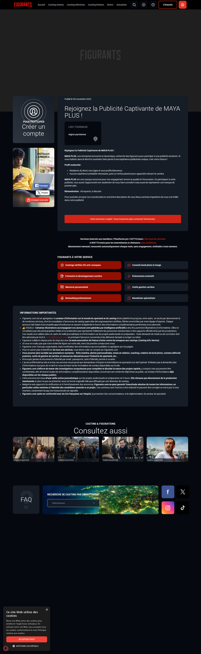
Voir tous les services (155, 239)
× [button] (47, 610)
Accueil (41, 4)
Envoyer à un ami (39, 200)
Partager (43, 185)
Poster (44, 192)
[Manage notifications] (5, 648)
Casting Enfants (96, 4)
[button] (26, 646)
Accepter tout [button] (27, 639)
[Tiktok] (182, 507)
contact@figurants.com (56, 337)
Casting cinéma (56, 4)
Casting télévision (76, 4)
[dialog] (26, 628)
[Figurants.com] (23, 4)
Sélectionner (58, 503)
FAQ (26, 499)
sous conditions (148, 242)
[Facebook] (168, 491)
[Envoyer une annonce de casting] (144, 5)
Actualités (122, 4)
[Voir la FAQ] (153, 5)
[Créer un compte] (33, 119)
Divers (110, 4)
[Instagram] (168, 507)
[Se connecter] (183, 5)
